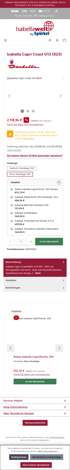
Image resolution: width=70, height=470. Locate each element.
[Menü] (5, 40)
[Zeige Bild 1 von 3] (22, 111)
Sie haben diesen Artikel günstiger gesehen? (35, 155)
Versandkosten (57, 437)
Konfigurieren (18, 457)
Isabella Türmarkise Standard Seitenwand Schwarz (39, 229)
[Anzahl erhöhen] (31, 241)
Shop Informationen (15, 407)
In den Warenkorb (49, 241)
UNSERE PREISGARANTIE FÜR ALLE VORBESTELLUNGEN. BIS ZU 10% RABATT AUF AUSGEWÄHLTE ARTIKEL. (35, 3)
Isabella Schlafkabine (26, 213)
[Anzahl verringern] (10, 241)
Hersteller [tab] (11, 280)
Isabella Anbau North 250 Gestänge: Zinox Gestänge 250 (39, 197)
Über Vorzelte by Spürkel (18, 413)
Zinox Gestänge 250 (20, 174)
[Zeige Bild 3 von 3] (33, 111)
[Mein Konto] (57, 40)
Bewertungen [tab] (13, 287)
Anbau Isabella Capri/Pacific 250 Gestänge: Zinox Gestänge (39, 189)
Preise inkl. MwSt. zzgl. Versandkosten (25, 124)
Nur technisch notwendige (46, 457)
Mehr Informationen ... (48, 451)
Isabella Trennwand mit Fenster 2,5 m (34, 221)
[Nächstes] (60, 95)
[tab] (35, 268)
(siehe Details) (14, 150)
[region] (35, 96)
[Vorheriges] (9, 95)
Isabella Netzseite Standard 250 (31, 205)
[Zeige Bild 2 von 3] (27, 111)
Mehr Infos (28, 138)
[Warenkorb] (64, 40)
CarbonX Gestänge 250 (21, 168)
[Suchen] (50, 40)
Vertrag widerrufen (35, 422)
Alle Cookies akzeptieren (36, 465)
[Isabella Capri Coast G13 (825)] (35, 96)
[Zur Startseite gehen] (35, 28)
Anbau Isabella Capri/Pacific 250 (34, 356)
